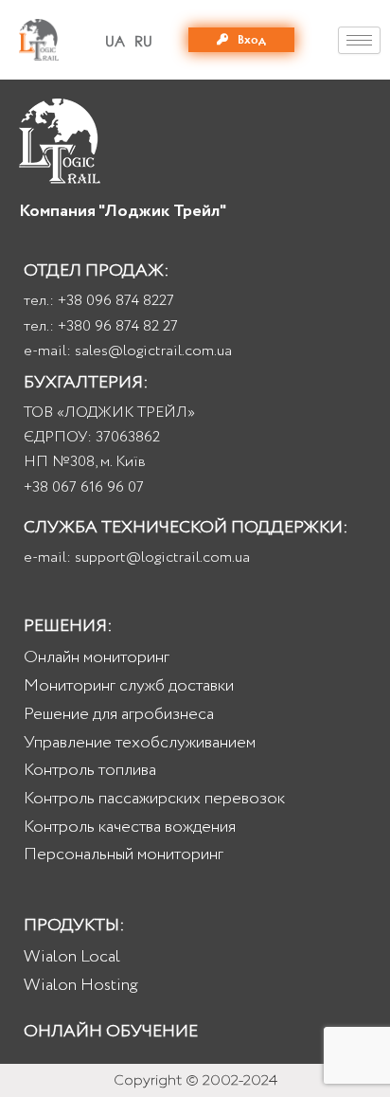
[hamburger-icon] (359, 40)
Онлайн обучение (111, 1031)
